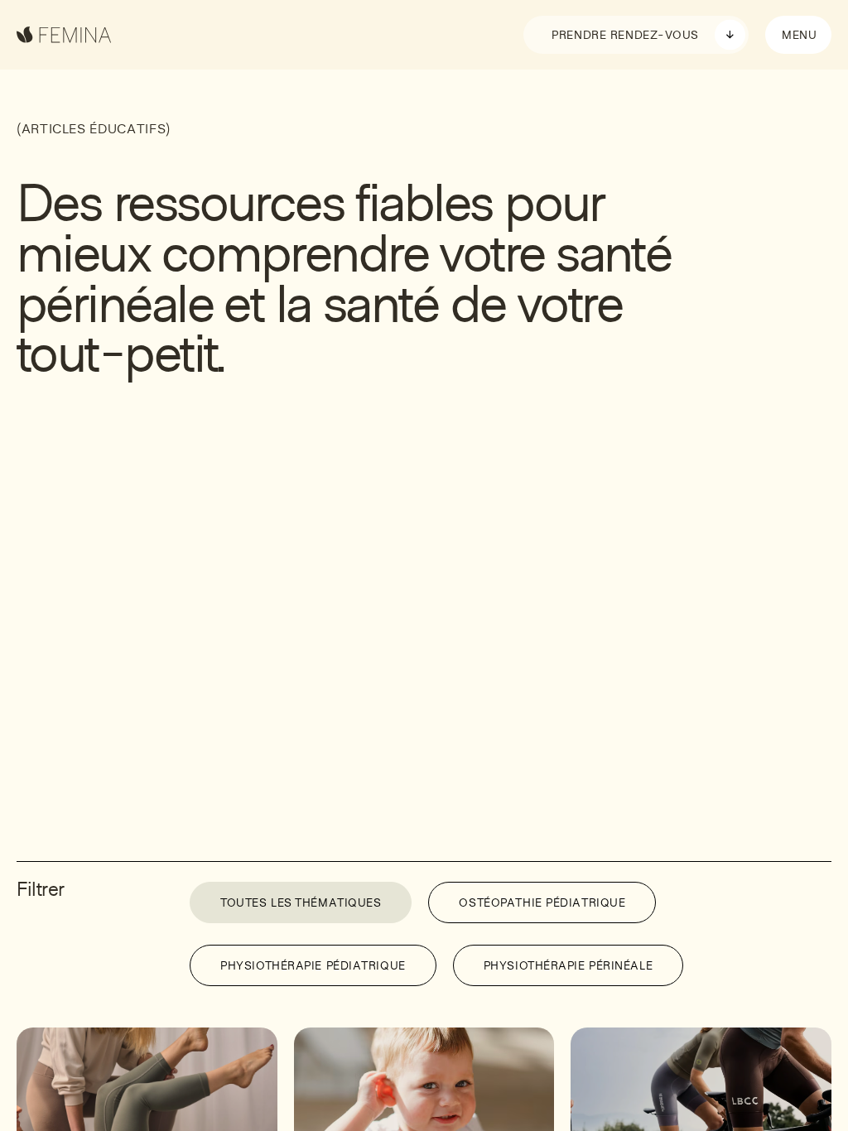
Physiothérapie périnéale (568, 967)
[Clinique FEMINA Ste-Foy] (64, 34)
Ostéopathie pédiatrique (542, 904)
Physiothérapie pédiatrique (313, 967)
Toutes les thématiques (300, 904)
